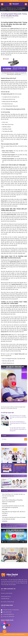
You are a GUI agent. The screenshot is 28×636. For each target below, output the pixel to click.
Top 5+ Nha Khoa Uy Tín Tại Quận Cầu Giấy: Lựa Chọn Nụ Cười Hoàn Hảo (13, 495)
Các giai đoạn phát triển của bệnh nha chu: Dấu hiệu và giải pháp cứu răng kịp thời (13, 506)
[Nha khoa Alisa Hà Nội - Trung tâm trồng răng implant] (14, 4)
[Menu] (2, 4)
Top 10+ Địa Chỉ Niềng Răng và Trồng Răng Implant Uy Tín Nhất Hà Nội (12, 500)
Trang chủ (3, 8)
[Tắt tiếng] (23, 542)
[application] (14, 536)
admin (12, 17)
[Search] (26, 4)
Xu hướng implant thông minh (11, 408)
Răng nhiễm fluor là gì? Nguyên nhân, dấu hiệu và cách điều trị (13, 512)
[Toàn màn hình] (25, 542)
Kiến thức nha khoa (11, 8)
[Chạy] (2, 542)
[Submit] (25, 439)
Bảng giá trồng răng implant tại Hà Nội (15, 109)
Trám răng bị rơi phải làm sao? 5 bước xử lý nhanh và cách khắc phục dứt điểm (14, 518)
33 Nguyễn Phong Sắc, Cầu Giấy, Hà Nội (11, 609)
